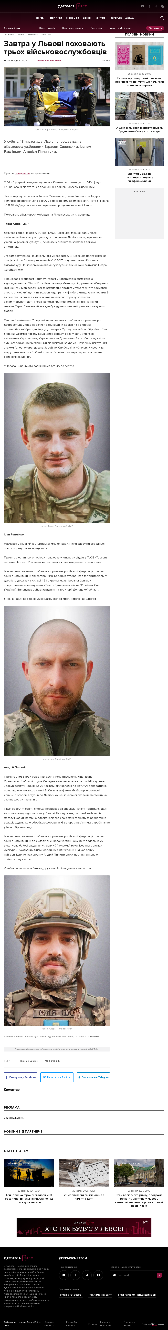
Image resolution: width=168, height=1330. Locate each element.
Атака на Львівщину (121, 28)
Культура (116, 18)
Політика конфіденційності (137, 1294)
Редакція (92, 1324)
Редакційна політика (71, 1324)
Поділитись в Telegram (95, 1077)
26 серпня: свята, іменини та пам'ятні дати (84, 1196)
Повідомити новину (130, 1324)
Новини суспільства (39, 34)
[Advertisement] (139, 214)
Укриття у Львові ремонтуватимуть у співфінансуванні (139, 177)
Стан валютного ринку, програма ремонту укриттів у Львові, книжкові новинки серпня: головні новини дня (139, 1200)
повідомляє (22, 173)
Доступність (97, 28)
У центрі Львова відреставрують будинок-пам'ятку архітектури (139, 129)
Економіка (72, 18)
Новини (39, 18)
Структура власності (49, 1324)
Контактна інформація (105, 1324)
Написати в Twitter (59, 1077)
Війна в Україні (47, 28)
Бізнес (87, 18)
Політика (56, 18)
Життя (100, 18)
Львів (21, 34)
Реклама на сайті (100, 1294)
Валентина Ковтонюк (49, 60)
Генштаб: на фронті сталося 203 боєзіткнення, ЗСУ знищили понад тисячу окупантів (29, 1198)
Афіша (129, 18)
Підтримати (155, 28)
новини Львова (26, 1322)
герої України (52, 1061)
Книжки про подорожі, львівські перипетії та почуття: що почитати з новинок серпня (139, 81)
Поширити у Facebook (22, 1077)
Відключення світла (73, 28)
